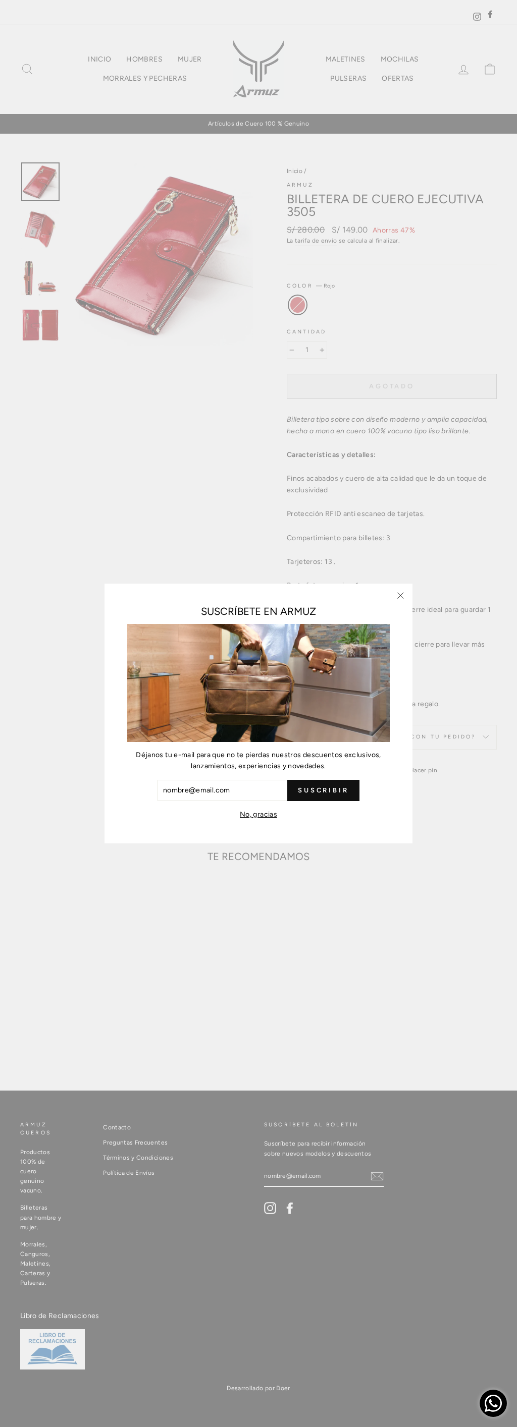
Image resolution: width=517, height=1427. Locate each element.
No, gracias (258, 814)
